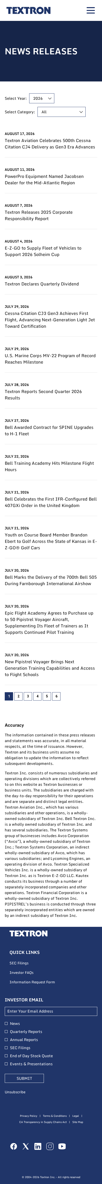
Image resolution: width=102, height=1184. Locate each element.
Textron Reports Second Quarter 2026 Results (43, 394)
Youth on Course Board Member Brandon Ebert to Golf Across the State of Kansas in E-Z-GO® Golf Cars (51, 541)
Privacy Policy (28, 1116)
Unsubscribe (15, 1092)
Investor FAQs (27, 972)
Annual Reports (24, 1039)
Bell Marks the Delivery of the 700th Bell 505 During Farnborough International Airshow (51, 580)
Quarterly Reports (26, 1031)
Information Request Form (38, 982)
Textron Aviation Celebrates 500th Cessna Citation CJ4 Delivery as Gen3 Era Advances (50, 143)
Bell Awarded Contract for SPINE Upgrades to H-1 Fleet (49, 430)
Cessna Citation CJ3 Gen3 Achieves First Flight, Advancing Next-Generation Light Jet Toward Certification (50, 319)
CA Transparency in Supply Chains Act (43, 1122)
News (15, 1023)
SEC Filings (25, 963)
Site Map (77, 1122)
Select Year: (16, 98)
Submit (24, 1078)
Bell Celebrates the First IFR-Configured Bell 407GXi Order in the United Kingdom (51, 502)
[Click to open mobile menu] (90, 10)
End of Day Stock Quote (31, 1056)
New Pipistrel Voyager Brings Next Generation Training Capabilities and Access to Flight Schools (50, 668)
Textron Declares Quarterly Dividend (42, 284)
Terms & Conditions (55, 1116)
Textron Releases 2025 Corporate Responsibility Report (39, 215)
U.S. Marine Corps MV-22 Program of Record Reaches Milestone (50, 358)
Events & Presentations (31, 1064)
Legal (75, 1116)
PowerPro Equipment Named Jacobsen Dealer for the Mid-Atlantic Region (44, 179)
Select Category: (20, 112)
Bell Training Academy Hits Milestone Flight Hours (49, 466)
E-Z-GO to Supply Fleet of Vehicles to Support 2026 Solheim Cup (43, 251)
